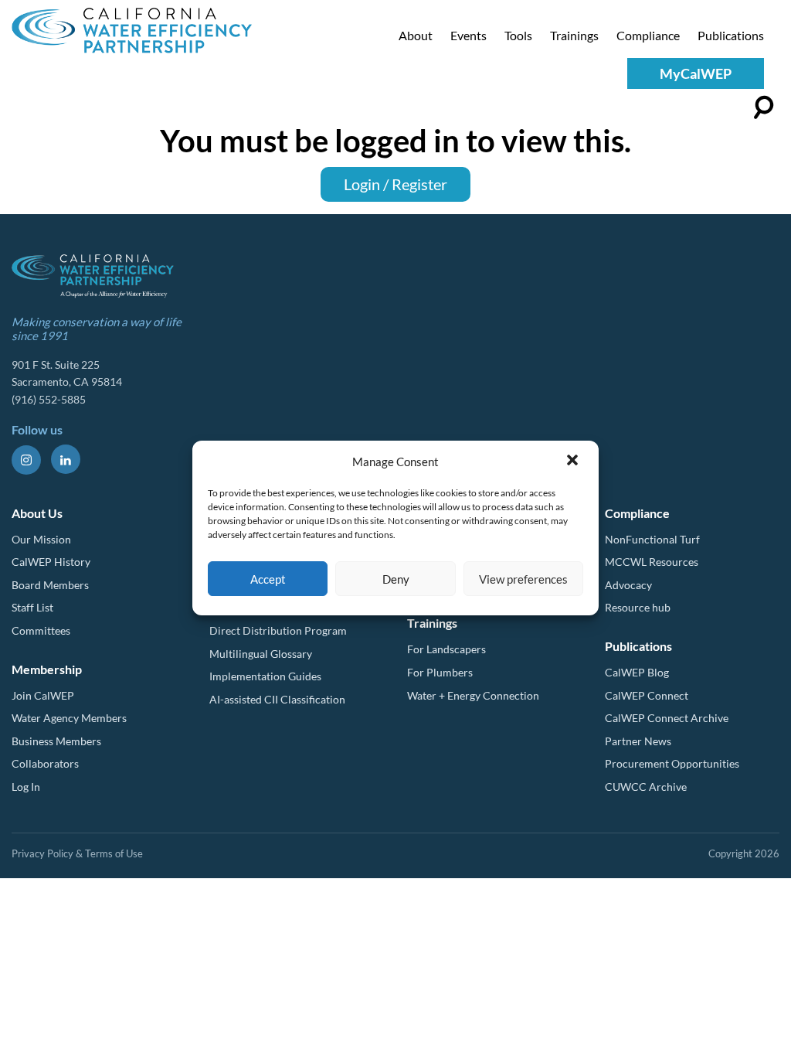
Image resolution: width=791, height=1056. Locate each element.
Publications (731, 35)
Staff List (32, 607)
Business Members (56, 741)
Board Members (50, 584)
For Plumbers (440, 672)
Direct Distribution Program (278, 630)
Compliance (648, 35)
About (416, 35)
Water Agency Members (69, 717)
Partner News (638, 741)
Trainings (574, 35)
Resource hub (637, 607)
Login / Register (395, 184)
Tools (518, 35)
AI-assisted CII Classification (277, 699)
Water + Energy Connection (473, 695)
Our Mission (41, 539)
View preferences (523, 579)
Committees (41, 630)
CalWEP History (51, 561)
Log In (26, 786)
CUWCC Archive (646, 786)
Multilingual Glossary (260, 653)
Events (468, 35)
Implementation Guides (265, 676)
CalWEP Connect (646, 695)
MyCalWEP (696, 73)
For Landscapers (446, 649)
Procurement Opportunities (672, 763)
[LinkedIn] (65, 459)
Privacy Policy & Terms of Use (77, 853)
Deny (395, 579)
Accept (268, 579)
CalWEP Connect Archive (666, 717)
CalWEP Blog (637, 672)
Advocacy (628, 584)
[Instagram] (26, 460)
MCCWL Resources (651, 561)
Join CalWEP (43, 695)
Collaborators (45, 763)
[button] (574, 461)
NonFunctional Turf (652, 539)
